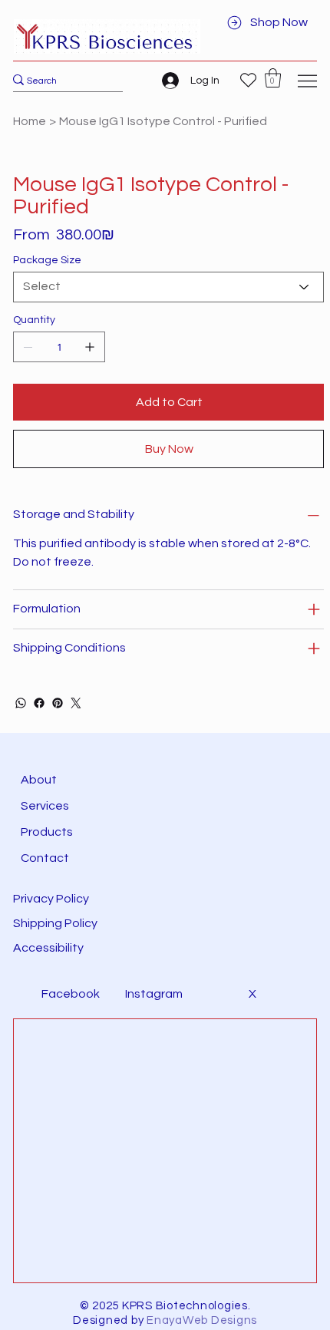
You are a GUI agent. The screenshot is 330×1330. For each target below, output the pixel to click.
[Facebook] (39, 703)
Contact (45, 858)
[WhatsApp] (20, 703)
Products (47, 832)
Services (45, 806)
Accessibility (49, 948)
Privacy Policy (51, 899)
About (39, 780)
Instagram (154, 994)
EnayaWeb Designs (202, 1320)
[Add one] (89, 347)
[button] (273, 77)
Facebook (70, 994)
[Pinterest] (57, 703)
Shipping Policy (55, 923)
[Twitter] (76, 703)
